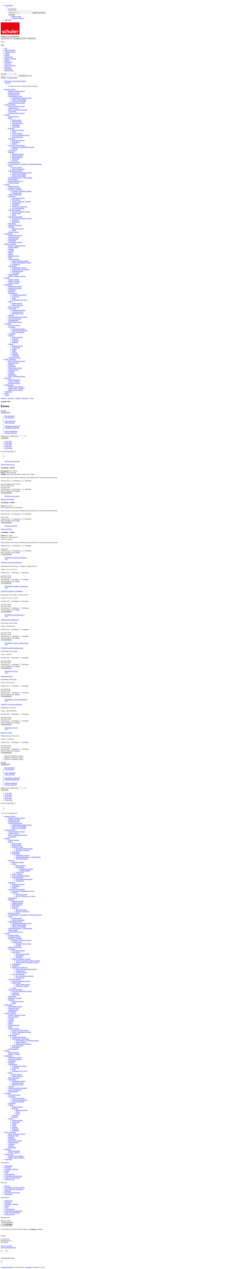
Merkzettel (8, 20)
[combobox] (5, 413)
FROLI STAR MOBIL (19, 101)
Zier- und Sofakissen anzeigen (25, 976)
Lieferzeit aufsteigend (11, 431)
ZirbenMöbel (12, 240)
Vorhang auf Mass (10, 52)
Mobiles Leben (9, 70)
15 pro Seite (8, 441)
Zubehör (18, 945)
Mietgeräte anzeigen (14, 380)
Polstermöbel (16, 222)
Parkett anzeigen (17, 303)
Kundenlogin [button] (9, 5)
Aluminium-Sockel (17, 312)
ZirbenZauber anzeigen (15, 235)
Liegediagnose (12, 150)
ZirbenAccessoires (13, 237)
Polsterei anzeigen (13, 279)
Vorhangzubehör (13, 274)
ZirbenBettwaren (13, 239)
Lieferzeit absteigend (11, 433)
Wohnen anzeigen (13, 186)
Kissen (18, 1113)
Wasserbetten (16, 127)
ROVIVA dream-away (22, 911)
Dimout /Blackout (21, 1042)
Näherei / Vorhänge (10, 58)
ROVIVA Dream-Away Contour (25, 896)
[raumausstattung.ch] (10, 36)
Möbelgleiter (12, 366)
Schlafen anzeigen (13, 116)
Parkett (10, 301)
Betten (10, 118)
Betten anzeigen (17, 120)
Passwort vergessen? (18, 18)
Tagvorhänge (12, 111)
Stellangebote (9, 1166)
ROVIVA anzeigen (21, 894)
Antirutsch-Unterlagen (15, 288)
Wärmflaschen (16, 203)
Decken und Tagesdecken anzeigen (26, 969)
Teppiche (11, 315)
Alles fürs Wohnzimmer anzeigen (22, 218)
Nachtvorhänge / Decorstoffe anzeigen (27, 1040)
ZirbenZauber (9, 57)
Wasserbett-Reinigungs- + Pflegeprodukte (28, 857)
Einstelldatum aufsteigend (12, 426)
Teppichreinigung (13, 369)
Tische (14, 215)
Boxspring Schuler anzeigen (24, 848)
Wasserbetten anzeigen (22, 855)
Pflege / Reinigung (10, 65)
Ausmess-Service (13, 108)
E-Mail (10, 11)
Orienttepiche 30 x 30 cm (19, 300)
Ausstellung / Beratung (11, 1169)
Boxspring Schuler (17, 123)
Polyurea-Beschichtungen (12, 1192)
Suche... (30, 75)
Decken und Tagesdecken (19, 206)
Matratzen (11, 152)
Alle (6, 48)
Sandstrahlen (8, 69)
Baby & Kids (16, 200)
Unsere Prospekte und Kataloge (14, 1189)
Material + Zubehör (14, 281)
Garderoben (15, 356)
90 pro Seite (8, 446)
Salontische (15, 220)
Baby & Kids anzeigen (22, 954)
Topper (10, 166)
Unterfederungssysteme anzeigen (22, 98)
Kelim (14, 298)
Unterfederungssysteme (15, 96)
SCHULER (15, 159)
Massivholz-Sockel (17, 313)
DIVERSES (12, 334)
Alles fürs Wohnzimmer (15, 217)
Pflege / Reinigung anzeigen (16, 361)
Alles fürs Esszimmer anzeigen (21, 211)
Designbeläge (12, 290)
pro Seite (3, 451)
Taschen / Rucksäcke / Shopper (21, 201)
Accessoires (11, 196)
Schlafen (7, 53)
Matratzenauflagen (17, 155)
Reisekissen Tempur (7, 676)
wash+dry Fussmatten (14, 318)
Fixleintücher (16, 142)
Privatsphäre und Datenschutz (13, 1176)
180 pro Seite (8, 448)
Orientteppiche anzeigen (19, 295)
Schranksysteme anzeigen (23, 944)
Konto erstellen (16, 16)
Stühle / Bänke (16, 213)
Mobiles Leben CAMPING (16, 388)
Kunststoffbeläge (13, 320)
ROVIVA (15, 149)
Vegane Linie (20, 872)
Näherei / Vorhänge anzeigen (17, 245)
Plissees (10, 254)
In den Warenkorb (6, 493)
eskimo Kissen (20, 977)
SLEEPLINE (20, 867)
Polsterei (7, 60)
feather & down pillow (7, 499)
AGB (6, 1172)
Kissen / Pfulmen (17, 133)
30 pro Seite (8, 443)
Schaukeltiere (20, 955)
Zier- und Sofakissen (18, 208)
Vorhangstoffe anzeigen (19, 268)
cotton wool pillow (6, 529)
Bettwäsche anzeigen (18, 140)
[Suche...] (23, 76)
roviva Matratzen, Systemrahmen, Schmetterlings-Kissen (25, 164)
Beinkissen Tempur (6, 732)
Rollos (10, 257)
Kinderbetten (16, 125)
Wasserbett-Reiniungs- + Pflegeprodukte (20, 178)
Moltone (14, 144)
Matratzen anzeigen (18, 154)
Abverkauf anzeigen (14, 325)
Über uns (7, 1186)
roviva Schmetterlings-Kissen (20, 135)
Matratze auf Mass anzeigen (16, 91)
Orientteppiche (12, 293)
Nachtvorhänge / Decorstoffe (20, 269)
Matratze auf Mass (10, 50)
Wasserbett (11, 371)
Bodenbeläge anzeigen (15, 286)
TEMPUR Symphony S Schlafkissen (12, 591)
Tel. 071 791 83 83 (6, 1246)
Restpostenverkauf (13, 256)
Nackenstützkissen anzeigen (24, 879)
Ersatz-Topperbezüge (18, 169)
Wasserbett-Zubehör (22, 859)
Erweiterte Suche (12, 77)
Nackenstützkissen (17, 137)
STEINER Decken (21, 972)
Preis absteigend (9, 417)
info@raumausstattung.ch (8, 1247)
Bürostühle (15, 354)
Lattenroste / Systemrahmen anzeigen (23, 147)
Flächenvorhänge (13, 247)
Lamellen (11, 251)
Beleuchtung (12, 223)
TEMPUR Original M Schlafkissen (11, 562)
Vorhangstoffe (12, 266)
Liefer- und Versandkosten (12, 1178)
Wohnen (7, 55)
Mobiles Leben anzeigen (15, 386)
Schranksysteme (17, 193)
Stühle (14, 230)
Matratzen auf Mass (14, 93)
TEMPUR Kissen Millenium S (10, 620)
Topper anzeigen (17, 167)
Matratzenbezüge (17, 157)
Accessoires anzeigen (18, 198)
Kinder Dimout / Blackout (23, 1044)
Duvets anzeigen (21, 865)
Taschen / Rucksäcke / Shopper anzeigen (28, 961)
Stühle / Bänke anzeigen (23, 984)
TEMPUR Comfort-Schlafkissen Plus (12, 648)
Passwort (11, 12)
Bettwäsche (11, 138)
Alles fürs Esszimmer (14, 210)
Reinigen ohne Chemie (15, 368)
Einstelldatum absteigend (12, 428)
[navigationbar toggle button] (6, 38)
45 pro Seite (8, 445)
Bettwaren (11, 128)
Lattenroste (15, 341)
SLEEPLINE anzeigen (26, 869)
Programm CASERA (14, 188)
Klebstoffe (11, 291)
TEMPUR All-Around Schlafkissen (11, 704)
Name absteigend (10, 423)
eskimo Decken (20, 971)
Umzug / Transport (13, 381)
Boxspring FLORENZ (22, 850)
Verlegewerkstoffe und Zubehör (17, 317)
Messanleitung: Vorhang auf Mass (15, 1187)
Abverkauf (8, 64)
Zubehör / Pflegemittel (15, 194)
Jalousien (11, 249)
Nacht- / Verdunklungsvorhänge (17, 110)
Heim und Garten (13, 363)
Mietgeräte (8, 67)
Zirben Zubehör (13, 179)
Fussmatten (15, 205)
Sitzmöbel (11, 227)
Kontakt (7, 1171)
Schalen (14, 349)
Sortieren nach (5, 436)
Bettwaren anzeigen (18, 130)
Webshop (28, 1267)
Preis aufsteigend (10, 416)
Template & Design (6, 1267)
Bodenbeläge (8, 62)
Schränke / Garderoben (15, 189)
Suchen (7, 393)
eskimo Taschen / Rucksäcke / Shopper (27, 962)
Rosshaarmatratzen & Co (15, 181)
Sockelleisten (12, 308)
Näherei (10, 252)
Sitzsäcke (15, 352)
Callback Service (10, 1179)
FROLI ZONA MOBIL (19, 99)
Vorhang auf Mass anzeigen (16, 106)
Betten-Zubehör (16, 121)
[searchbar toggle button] (31, 38)
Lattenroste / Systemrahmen (16, 145)
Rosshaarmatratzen (13, 94)
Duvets (14, 132)
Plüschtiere (19, 957)
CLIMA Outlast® (25, 871)
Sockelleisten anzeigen (19, 310)
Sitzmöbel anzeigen (18, 228)
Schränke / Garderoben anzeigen (21, 191)
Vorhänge (11, 373)
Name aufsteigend (10, 421)
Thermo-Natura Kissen (7, 464)
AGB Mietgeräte (9, 1174)
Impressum (8, 1167)
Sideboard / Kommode (15, 225)
